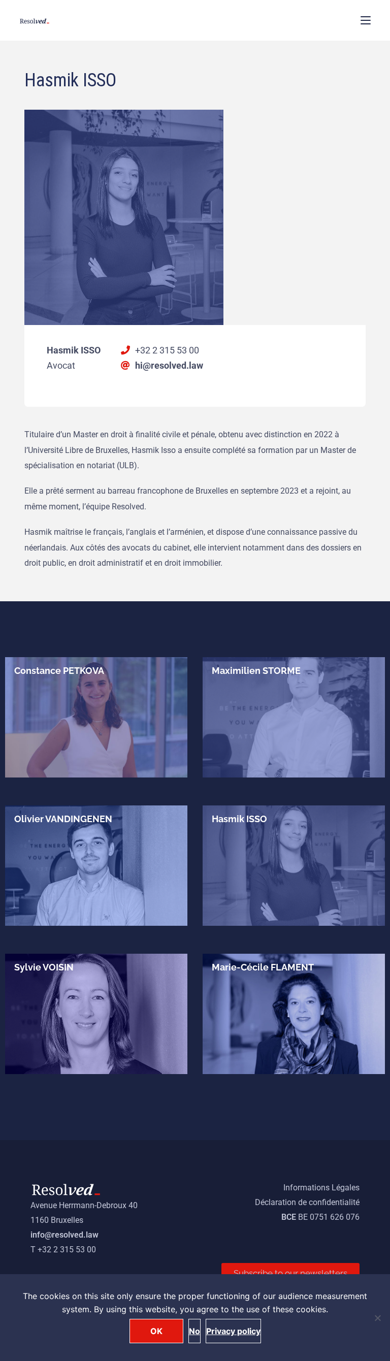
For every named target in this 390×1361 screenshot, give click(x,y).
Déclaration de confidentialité (307, 1202)
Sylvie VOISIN (44, 967)
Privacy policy (233, 1331)
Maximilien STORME (256, 670)
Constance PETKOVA (59, 670)
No (194, 1331)
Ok (156, 1331)
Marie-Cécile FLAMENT (263, 967)
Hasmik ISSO (239, 819)
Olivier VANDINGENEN (63, 819)
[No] (377, 1318)
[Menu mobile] (366, 20)
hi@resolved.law (169, 365)
